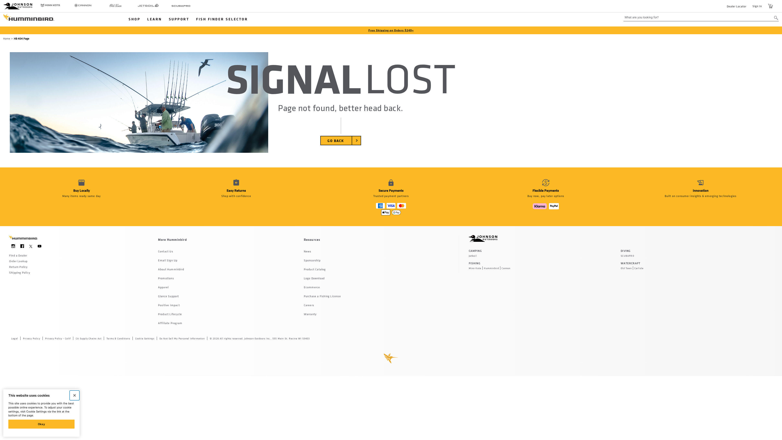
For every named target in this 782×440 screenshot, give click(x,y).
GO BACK (335, 140)
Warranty (310, 314)
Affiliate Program (170, 323)
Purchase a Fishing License (322, 296)
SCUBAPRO (627, 255)
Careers (309, 305)
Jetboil (473, 255)
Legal (14, 338)
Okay (41, 424)
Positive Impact (169, 305)
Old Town (626, 268)
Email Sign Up (168, 260)
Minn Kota (475, 268)
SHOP (134, 18)
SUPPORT (179, 18)
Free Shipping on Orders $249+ (391, 30)
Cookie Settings (144, 338)
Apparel (163, 287)
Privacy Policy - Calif (58, 338)
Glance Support (168, 296)
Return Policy (18, 267)
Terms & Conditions (118, 338)
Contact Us (165, 251)
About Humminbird (171, 269)
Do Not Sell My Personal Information (182, 338)
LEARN (154, 18)
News (307, 251)
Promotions (166, 278)
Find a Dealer (18, 255)
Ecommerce (312, 287)
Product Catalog (315, 269)
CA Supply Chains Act (88, 338)
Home (6, 38)
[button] (236, 197)
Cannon (506, 268)
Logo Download (314, 278)
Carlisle (639, 268)
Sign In (757, 6)
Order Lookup (18, 261)
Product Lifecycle (170, 314)
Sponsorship (312, 260)
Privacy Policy (31, 338)
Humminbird (491, 268)
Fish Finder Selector (222, 18)
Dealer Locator (736, 6)
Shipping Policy (19, 272)
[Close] (74, 395)
